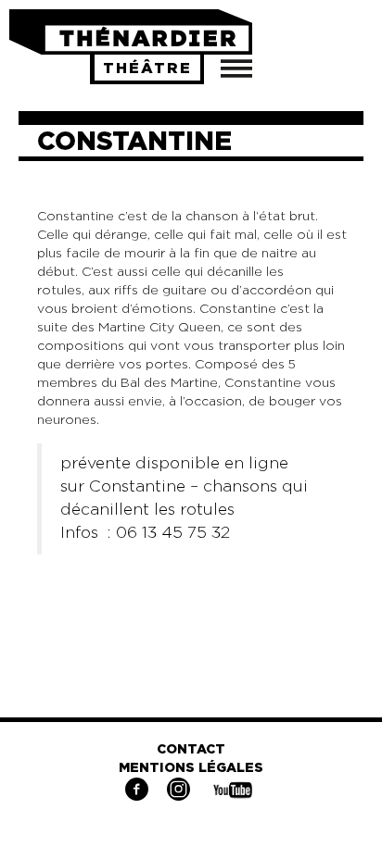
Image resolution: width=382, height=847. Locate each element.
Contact (191, 749)
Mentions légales (191, 768)
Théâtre (147, 68)
